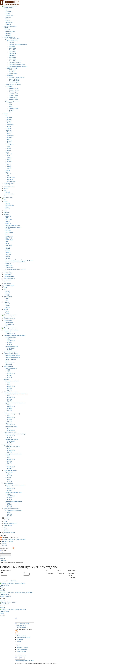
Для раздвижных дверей (12, 355)
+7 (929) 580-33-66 (20, 539)
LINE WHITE (9, 232)
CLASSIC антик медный (12, 225)
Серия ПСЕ (12, 52)
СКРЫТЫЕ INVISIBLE (10, 26)
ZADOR (6, 28)
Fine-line (9, 174)
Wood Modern (11, 181)
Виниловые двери (9, 183)
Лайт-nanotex (13, 73)
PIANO (7, 243)
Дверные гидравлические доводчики (14, 335)
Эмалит (6, 309)
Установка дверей (9, 532)
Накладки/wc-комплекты (11, 392)
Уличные (6, 282)
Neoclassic (10, 125)
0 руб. (4, 550)
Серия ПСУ (12, 59)
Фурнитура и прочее (10, 328)
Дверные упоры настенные (13, 501)
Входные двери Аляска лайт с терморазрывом (19, 260)
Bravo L (7, 306)
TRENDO (8, 252)
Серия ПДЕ (12, 48)
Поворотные (9, 472)
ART (6, 218)
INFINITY (8, 231)
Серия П (11, 42)
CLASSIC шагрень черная (13, 227)
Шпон (7, 172)
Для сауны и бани (9, 317)
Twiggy (9, 128)
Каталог (4, 543)
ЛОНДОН (8, 263)
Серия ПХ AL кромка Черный (18, 66)
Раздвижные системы (10, 432)
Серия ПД (12, 46)
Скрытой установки (11, 426)
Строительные (8, 320)
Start (8, 156)
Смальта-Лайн (13, 93)
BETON (7, 221)
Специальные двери (10, 315)
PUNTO (9, 344)
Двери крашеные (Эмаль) (13, 84)
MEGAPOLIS (9, 236)
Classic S (8, 35)
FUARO (9, 342)
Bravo (9, 165)
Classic (9, 121)
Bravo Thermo (9, 205)
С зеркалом (7, 274)
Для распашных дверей (12, 357)
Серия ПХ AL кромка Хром (17, 64)
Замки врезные (8, 366)
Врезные (8, 332)
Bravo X (9, 119)
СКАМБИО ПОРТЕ (9, 37)
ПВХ (5, 190)
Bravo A (9, 117)
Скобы (7, 465)
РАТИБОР (6, 212)
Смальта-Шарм (13, 99)
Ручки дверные (9, 363)
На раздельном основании (13, 454)
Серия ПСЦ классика (15, 61)
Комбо (11, 106)
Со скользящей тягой (11, 346)
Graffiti (9, 123)
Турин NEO (8, 11)
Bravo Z (7, 209)
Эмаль (7, 163)
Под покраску (8, 525)
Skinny (9, 143)
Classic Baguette (10, 31)
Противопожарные (9, 319)
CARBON (8, 223)
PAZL (7, 242)
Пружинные (8, 423)
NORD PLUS (9, 240)
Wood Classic (11, 177)
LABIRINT (6, 214)
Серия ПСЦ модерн (15, 62)
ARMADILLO (11, 333)
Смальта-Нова (13, 95)
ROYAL (7, 247)
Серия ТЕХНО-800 (14, 81)
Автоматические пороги (11, 330)
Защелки (6, 379)
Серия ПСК (12, 53)
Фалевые (8, 477)
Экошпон (6, 196)
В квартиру (7, 271)
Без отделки (9, 322)
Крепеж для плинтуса (10, 523)
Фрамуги (8, 24)
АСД (5, 211)
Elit (8, 176)
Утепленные (7, 283)
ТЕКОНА (9, 86)
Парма (7, 19)
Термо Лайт (8, 265)
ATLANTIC (8, 220)
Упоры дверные (8, 483)
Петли (7, 361)
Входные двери (8, 197)
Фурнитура (20, 639)
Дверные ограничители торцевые (15, 485)
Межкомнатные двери (10, 6)
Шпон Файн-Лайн (9, 194)
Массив (7, 170)
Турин (7, 10)
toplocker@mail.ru (22, 628)
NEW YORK (8, 238)
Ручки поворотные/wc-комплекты (15, 403)
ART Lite (7, 33)
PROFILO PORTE (12, 41)
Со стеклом (7, 280)
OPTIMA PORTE (8, 8)
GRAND (7, 229)
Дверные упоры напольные (13, 492)
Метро (19, 641)
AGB (8, 370)
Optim (7, 207)
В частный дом (8, 273)
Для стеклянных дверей (11, 353)
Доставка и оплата (7, 541)
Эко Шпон (8, 130)
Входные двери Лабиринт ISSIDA (15, 262)
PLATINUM (8, 245)
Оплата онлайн (21, 651)
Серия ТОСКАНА (14, 83)
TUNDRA (8, 254)
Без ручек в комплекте (12, 381)
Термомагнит (9, 267)
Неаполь (8, 21)
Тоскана (7, 13)
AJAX (8, 339)
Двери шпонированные (12, 101)
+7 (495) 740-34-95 (7, 539)
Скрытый (6, 520)
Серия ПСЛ (12, 55)
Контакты (4, 545)
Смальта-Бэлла (13, 88)
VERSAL (7, 258)
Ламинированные (9, 187)
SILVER (7, 249)
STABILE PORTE (12, 68)
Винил (7, 152)
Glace (9, 150)
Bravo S (9, 137)
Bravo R (7, 203)
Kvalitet (7, 30)
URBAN (7, 256)
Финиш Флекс (9, 145)
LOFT (7, 234)
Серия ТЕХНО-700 (14, 79)
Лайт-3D (11, 72)
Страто (11, 110)
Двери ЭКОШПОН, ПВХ (12, 39)
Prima (9, 126)
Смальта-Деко (13, 92)
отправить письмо (20, 656)
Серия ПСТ (12, 57)
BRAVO (6, 114)
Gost (8, 146)
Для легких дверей (11, 368)
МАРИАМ (10, 75)
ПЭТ (6, 115)
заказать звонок (5, 555)
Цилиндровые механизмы (11, 508)
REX (5, 200)
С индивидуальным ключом (13, 510)
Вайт (10, 104)
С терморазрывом (9, 276)
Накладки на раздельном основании (16, 394)
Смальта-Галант (14, 90)
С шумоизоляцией (9, 278)
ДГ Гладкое (12, 70)
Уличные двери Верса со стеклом (15, 269)
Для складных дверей (10, 352)
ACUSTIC (8, 216)
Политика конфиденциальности (24, 660)
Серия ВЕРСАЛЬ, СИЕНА (16, 77)
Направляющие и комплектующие (15, 434)
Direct (9, 148)
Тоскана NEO (9, 15)
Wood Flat (10, 179)
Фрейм (11, 112)
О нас (18, 646)
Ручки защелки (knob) (10, 470)
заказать (2, 590)
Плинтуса (7, 518)
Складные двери (9, 285)
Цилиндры (8, 364)
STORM (7, 251)
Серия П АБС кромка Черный (18, 44)
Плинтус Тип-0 (5, 595)
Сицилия (8, 17)
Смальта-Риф (13, 97)
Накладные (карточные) (12, 414)
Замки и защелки (10, 359)
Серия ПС (12, 50)
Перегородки (9, 22)
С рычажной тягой (10, 337)
